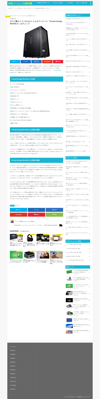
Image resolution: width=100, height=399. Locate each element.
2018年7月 (12, 350)
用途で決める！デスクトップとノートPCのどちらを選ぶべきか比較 (77, 178)
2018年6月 (12, 354)
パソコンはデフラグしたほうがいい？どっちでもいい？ (81, 286)
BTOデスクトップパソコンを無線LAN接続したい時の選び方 (77, 184)
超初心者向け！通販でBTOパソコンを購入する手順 (77, 167)
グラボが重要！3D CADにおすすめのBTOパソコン (77, 50)
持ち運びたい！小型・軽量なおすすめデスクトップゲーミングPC (77, 93)
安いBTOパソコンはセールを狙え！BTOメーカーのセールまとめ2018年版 (77, 162)
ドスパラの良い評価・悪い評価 (73, 244)
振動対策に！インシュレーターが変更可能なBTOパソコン (77, 222)
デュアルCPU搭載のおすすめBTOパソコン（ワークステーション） (76, 131)
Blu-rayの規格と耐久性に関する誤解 (81, 325)
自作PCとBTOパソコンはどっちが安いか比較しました (77, 195)
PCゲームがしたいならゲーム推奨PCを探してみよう (77, 173)
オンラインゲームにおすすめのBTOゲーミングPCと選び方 (77, 23)
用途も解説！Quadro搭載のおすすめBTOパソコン (77, 67)
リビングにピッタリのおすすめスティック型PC (77, 87)
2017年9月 (12, 389)
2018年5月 (12, 358)
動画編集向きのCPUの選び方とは (81, 299)
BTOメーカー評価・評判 (81, 2)
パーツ (17, 205)
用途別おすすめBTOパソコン (43, 2)
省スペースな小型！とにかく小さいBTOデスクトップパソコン (77, 82)
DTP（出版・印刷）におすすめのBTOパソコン (77, 45)
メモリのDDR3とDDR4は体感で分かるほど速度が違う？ (80, 272)
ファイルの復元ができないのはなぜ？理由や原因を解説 (81, 279)
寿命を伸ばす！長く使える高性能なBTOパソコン (77, 104)
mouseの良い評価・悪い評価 (73, 256)
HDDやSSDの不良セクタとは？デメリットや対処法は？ (80, 293)
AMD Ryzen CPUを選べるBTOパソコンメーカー (77, 61)
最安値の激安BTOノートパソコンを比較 (76, 151)
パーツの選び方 (69, 2)
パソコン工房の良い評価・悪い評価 (74, 260)
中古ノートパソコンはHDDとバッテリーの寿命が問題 (80, 306)
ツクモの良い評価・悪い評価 (73, 248)
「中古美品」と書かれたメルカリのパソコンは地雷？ (81, 313)
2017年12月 (13, 377)
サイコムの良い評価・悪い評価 (73, 252)
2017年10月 (13, 385)
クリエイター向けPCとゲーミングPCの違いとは (77, 206)
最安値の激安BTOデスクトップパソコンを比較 (77, 146)
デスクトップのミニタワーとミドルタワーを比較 (77, 233)
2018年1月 (12, 373)
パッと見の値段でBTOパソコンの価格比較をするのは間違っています (77, 217)
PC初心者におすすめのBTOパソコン (75, 18)
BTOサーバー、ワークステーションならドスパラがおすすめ (77, 126)
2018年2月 (12, 369)
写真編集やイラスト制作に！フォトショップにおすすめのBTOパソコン (77, 28)
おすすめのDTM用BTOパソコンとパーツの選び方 (77, 56)
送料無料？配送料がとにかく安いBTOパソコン (77, 137)
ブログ (12, 205)
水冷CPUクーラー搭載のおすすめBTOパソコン (77, 76)
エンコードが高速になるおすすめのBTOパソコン (77, 39)
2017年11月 (13, 381)
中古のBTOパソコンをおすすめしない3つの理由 (77, 200)
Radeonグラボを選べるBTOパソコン (75, 72)
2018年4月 (12, 362)
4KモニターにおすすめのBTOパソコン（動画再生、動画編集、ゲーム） (77, 120)
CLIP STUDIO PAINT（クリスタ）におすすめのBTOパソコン (77, 34)
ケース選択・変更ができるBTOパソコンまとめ (77, 228)
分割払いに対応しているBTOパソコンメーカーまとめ (77, 189)
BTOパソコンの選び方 (58, 2)
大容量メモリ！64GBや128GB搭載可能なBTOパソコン (77, 109)
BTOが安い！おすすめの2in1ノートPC (75, 141)
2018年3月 (12, 366)
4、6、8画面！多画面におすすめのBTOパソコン (77, 115)
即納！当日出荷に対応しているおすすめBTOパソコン (77, 98)
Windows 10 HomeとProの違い (80, 319)
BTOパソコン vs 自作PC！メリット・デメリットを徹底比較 (77, 211)
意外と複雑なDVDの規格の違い (81, 331)
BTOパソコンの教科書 (20, 3)
